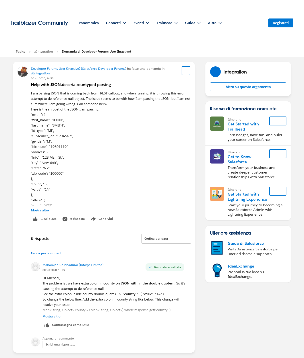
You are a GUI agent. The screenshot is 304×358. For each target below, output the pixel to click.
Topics (20, 51)
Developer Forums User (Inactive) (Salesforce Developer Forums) (78, 69)
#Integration (43, 51)
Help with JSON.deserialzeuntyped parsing (71, 84)
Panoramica (89, 22)
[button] (248, 86)
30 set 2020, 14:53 (42, 78)
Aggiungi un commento (58, 338)
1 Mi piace (49, 219)
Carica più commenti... (48, 253)
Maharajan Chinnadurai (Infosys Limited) (73, 265)
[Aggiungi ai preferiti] (186, 71)
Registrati (281, 22)
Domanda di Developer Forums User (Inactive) (96, 51)
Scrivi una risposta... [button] (60, 344)
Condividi (104, 220)
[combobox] (166, 238)
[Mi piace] (35, 219)
